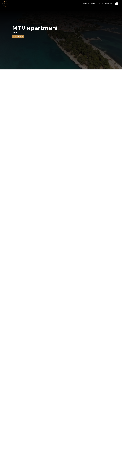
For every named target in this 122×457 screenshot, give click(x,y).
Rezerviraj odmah (18, 36)
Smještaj (94, 3)
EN (117, 3)
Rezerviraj (108, 3)
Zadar (101, 3)
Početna (86, 3)
